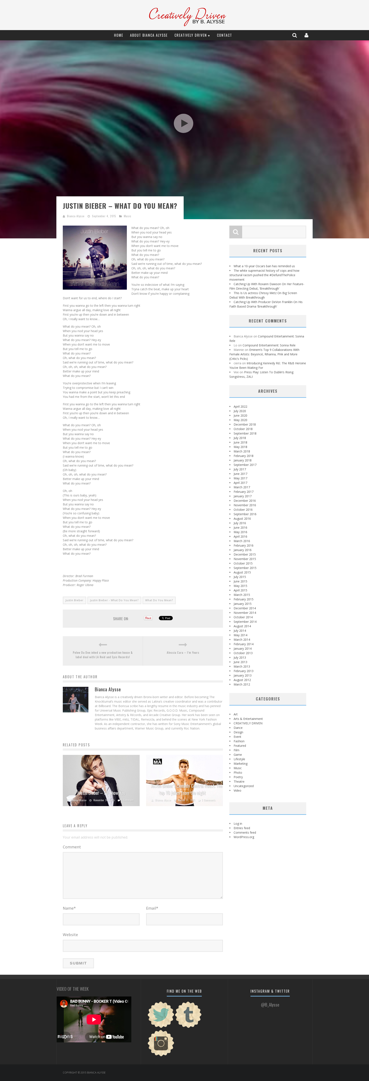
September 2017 (245, 465)
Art (236, 714)
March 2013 (242, 666)
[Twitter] (161, 1027)
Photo (238, 772)
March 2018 (242, 451)
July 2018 (240, 438)
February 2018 (243, 456)
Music (127, 216)
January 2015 (243, 604)
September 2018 (245, 433)
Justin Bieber (74, 600)
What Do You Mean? (159, 600)
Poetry (238, 777)
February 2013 (243, 671)
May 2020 (240, 420)
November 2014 (245, 613)
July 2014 (240, 631)
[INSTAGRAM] (161, 1056)
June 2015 (240, 581)
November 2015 (245, 559)
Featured (240, 746)
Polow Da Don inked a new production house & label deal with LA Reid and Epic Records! (103, 654)
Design (238, 732)
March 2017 (242, 487)
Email (152, 908)
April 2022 (240, 406)
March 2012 (242, 684)
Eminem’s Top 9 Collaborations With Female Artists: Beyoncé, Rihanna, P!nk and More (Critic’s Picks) (264, 354)
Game (238, 755)
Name (69, 908)
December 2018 (245, 424)
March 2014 (242, 640)
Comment (72, 846)
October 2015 (243, 563)
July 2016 (240, 523)
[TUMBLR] (188, 1027)
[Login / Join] (307, 35)
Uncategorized (244, 786)
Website (70, 934)
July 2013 (240, 657)
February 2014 (243, 644)
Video (237, 790)
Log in (238, 823)
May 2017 (240, 478)
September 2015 (245, 568)
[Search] (295, 35)
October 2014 (243, 617)
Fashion (239, 741)
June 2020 (240, 415)
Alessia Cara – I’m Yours (183, 652)
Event (237, 737)
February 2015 (243, 599)
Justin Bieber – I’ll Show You (101, 792)
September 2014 (245, 622)
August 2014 (242, 626)
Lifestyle (239, 759)
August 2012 (242, 680)
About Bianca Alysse (149, 35)
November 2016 (245, 505)
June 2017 (240, 474)
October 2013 (243, 653)
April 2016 (240, 536)
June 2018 (240, 442)
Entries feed (242, 828)
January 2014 (243, 648)
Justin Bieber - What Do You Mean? (114, 600)
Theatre (239, 781)
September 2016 (245, 514)
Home (118, 35)
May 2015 (240, 586)
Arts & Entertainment (248, 719)
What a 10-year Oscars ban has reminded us (264, 266)
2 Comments (209, 800)
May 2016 (240, 532)
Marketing (240, 764)
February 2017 (243, 492)
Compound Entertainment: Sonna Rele (269, 345)
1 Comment (127, 800)
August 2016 (242, 518)
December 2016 (245, 501)
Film (236, 750)
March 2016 (242, 541)
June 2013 (240, 662)
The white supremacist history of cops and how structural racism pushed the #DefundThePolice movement (264, 275)
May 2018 (240, 447)
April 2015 (240, 590)
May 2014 (240, 635)
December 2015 (245, 554)
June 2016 (240, 527)
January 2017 (243, 496)
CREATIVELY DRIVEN (190, 35)
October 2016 (243, 510)
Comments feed (245, 832)
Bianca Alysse (76, 216)
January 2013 (243, 675)
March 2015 (242, 595)
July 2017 (240, 469)
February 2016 (243, 545)
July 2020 (240, 411)
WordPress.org (244, 837)
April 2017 (240, 483)
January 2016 (243, 550)
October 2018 (243, 429)
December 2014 (245, 608)
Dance (238, 728)
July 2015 (240, 577)
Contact (224, 35)
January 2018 (243, 460)
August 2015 (242, 572)
